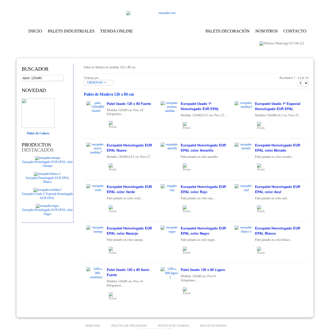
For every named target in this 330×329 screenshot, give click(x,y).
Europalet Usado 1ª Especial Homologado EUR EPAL (47, 196)
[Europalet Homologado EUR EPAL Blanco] (47, 174)
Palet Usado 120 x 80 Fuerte (129, 103)
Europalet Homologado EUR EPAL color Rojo (203, 189)
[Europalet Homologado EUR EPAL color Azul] (263, 209)
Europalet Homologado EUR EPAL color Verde (129, 189)
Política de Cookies (173, 325)
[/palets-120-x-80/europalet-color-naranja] (95, 231)
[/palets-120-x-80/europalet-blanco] (244, 231)
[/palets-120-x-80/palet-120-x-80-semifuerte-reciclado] (95, 277)
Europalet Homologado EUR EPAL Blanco (47, 180)
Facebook (295, 4)
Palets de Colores (38, 133)
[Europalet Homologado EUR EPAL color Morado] (263, 167)
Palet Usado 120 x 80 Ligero (203, 269)
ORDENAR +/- (97, 82)
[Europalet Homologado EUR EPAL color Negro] (47, 206)
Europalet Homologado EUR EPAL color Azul (277, 189)
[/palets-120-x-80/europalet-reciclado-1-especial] (244, 107)
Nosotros (266, 31)
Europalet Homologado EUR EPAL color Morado (277, 148)
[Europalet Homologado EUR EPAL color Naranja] (47, 158)
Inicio (35, 31)
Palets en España (213, 325)
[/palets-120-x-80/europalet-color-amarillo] (170, 148)
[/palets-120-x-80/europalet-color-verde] (95, 190)
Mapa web (92, 325)
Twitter (279, 4)
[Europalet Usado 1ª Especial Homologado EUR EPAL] (47, 190)
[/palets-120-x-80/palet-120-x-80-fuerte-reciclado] (95, 111)
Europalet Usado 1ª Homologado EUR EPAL (200, 106)
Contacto (294, 31)
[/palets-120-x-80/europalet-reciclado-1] (170, 111)
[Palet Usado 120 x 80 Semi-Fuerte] (115, 296)
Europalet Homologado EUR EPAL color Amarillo (203, 148)
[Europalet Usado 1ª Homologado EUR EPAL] (189, 125)
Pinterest (287, 4)
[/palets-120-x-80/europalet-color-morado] (244, 148)
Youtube (303, 4)
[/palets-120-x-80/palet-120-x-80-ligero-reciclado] (170, 277)
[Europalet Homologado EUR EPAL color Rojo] (189, 209)
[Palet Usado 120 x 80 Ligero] (189, 291)
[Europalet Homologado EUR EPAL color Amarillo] (189, 167)
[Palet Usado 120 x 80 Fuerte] (115, 124)
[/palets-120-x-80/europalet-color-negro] (170, 231)
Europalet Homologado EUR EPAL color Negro (47, 212)
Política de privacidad (129, 325)
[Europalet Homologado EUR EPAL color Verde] (115, 209)
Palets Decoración (227, 31)
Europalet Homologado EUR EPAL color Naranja (47, 164)
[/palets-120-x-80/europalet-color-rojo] (170, 190)
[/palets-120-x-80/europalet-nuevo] (95, 152)
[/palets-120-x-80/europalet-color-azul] (244, 190)
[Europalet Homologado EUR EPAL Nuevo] (115, 167)
